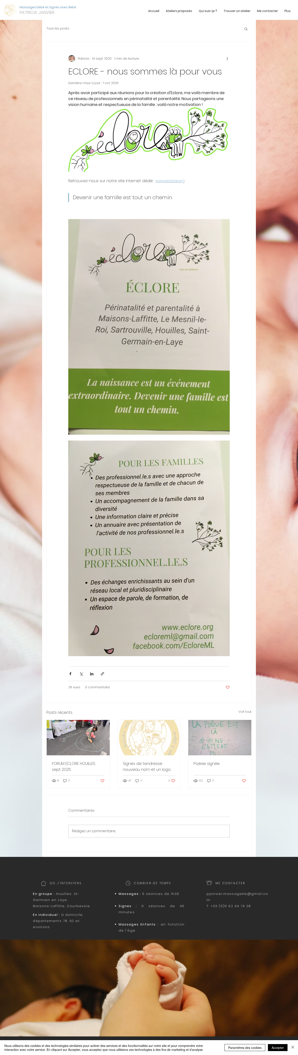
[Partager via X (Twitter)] (81, 674)
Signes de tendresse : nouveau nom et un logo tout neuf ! (147, 766)
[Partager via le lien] (102, 674)
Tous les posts (57, 28)
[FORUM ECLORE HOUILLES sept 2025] (78, 737)
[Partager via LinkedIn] (92, 674)
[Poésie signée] (219, 737)
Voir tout (245, 711)
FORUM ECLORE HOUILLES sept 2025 (73, 766)
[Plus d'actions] (227, 58)
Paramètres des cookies (245, 1047)
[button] (246, 28)
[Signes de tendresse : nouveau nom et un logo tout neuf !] (149, 737)
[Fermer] (292, 1048)
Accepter (278, 1047)
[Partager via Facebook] (70, 674)
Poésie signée (207, 763)
